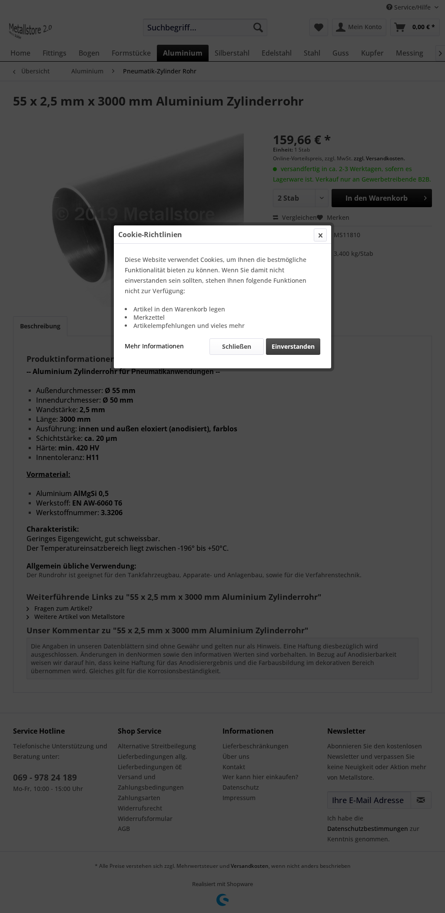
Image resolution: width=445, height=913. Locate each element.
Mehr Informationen (154, 346)
